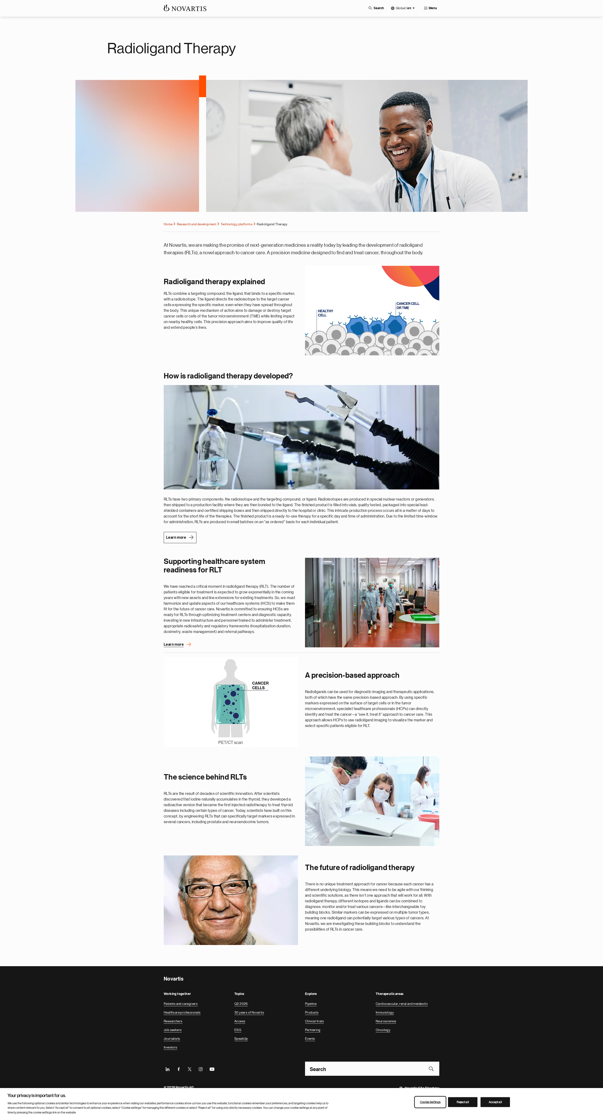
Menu (433, 8)
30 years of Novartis (249, 1012)
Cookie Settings (430, 1102)
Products (311, 1012)
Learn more (176, 537)
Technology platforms (236, 224)
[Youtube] (212, 1068)
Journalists (172, 1038)
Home (168, 224)
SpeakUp (241, 1038)
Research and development (196, 224)
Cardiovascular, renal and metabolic (402, 1003)
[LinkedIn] (167, 1068)
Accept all (495, 1102)
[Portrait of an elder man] (231, 900)
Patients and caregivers (181, 1003)
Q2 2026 (241, 1003)
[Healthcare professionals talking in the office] (372, 602)
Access (239, 1021)
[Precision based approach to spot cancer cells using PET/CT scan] (231, 702)
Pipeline (311, 1003)
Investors (170, 1047)
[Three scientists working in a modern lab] (372, 801)
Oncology (383, 1029)
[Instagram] (200, 1068)
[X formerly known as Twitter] (189, 1068)
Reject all (463, 1102)
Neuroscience (386, 1021)
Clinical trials (314, 1021)
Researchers (173, 1021)
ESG (237, 1029)
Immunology (385, 1012)
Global (403, 8)
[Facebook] (178, 1068)
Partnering (312, 1029)
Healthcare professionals (182, 1012)
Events (310, 1038)
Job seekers (173, 1029)
